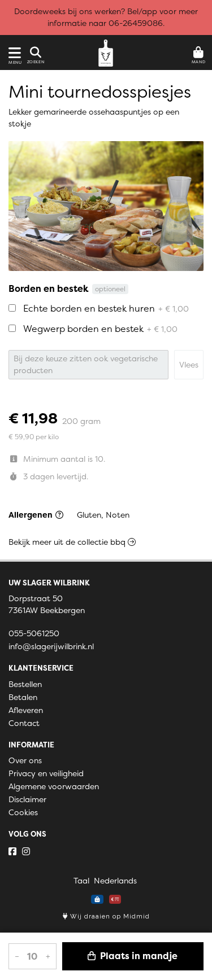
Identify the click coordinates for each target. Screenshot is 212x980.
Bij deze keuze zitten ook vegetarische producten (86, 364)
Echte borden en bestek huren (106, 308)
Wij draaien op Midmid (109, 916)
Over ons (25, 760)
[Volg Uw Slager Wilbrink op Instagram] (26, 851)
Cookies (23, 812)
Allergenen (31, 515)
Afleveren (25, 710)
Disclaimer (27, 799)
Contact (24, 723)
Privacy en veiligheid (46, 773)
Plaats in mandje (138, 956)
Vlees (188, 365)
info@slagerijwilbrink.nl (51, 646)
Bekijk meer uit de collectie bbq (68, 542)
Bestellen (25, 684)
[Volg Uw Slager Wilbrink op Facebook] (12, 851)
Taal (81, 881)
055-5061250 (33, 633)
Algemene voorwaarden (53, 786)
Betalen (22, 697)
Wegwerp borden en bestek (100, 328)
